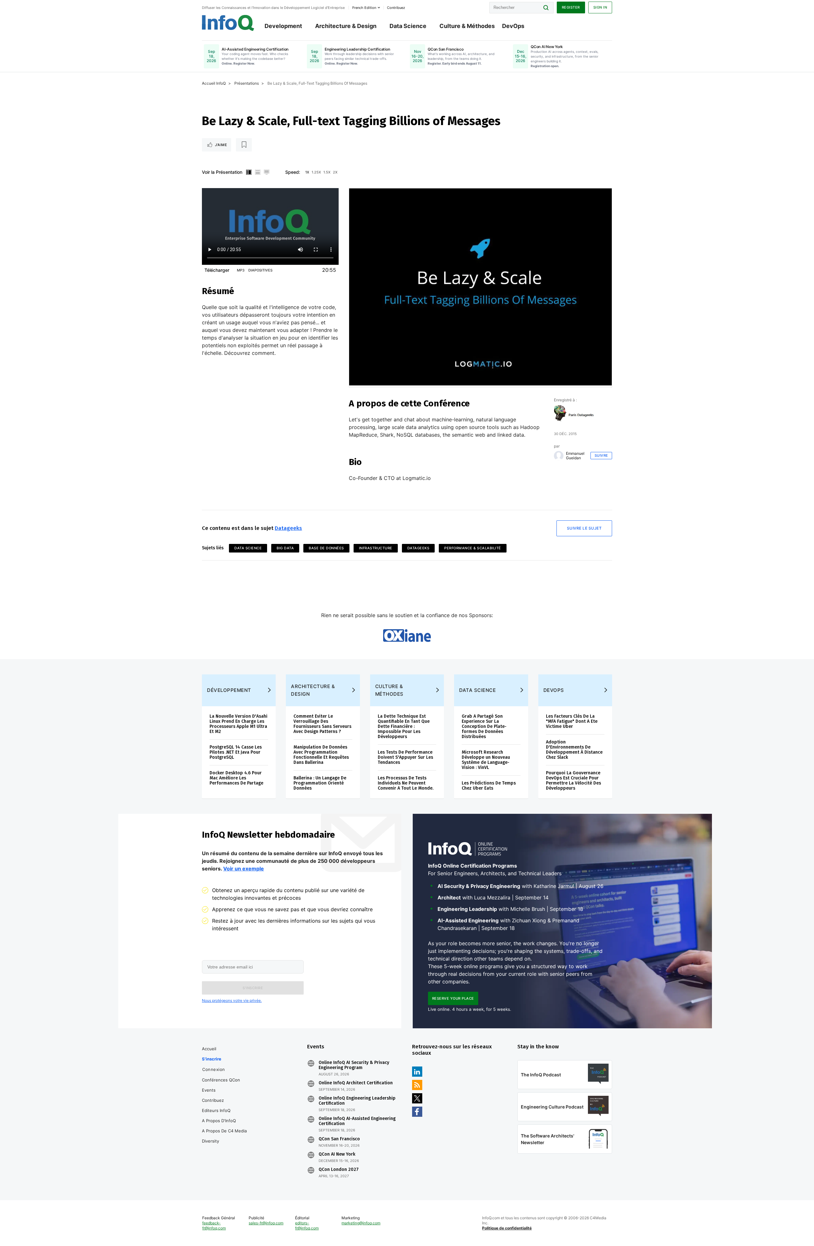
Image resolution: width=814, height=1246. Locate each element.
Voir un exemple (243, 868)
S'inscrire (211, 1058)
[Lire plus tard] (244, 144)
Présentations (246, 83)
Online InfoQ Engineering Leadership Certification (357, 1101)
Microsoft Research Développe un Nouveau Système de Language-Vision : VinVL (486, 760)
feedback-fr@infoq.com (214, 1225)
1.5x (326, 172)
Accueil (209, 1048)
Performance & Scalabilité (472, 548)
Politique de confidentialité (507, 1228)
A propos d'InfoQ (219, 1120)
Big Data (285, 548)
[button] (253, 988)
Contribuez (213, 1100)
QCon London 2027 (339, 1169)
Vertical (248, 172)
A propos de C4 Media (224, 1130)
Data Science (408, 26)
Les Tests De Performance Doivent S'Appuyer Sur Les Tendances (405, 757)
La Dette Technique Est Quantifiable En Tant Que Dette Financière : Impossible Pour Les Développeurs (404, 726)
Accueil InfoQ (214, 83)
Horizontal (257, 172)
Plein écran (266, 172)
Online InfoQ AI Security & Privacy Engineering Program (354, 1065)
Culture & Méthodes (467, 26)
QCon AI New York (337, 1154)
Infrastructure (375, 548)
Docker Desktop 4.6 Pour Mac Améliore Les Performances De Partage (236, 778)
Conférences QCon (221, 1079)
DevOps (513, 26)
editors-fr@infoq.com (307, 1225)
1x (307, 172)
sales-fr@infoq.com (266, 1223)
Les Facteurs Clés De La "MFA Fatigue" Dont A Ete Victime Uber (571, 721)
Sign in (600, 7)
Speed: (292, 172)
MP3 (241, 270)
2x (335, 172)
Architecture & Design (345, 26)
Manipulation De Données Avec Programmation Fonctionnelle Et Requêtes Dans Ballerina (321, 754)
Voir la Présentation (222, 172)
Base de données (326, 548)
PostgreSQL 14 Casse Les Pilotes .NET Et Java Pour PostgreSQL (236, 752)
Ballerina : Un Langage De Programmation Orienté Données (319, 783)
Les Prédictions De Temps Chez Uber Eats (489, 785)
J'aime (221, 145)
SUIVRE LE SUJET (584, 528)
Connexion (213, 1069)
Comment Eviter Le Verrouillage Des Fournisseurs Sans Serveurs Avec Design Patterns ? (322, 724)
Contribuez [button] (396, 7)
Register (571, 7)
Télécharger (216, 270)
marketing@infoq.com (360, 1223)
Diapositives (260, 270)
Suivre (601, 455)
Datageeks (288, 528)
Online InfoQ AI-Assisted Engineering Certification (357, 1121)
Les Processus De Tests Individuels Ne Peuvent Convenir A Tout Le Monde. (405, 783)
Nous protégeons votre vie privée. (232, 1000)
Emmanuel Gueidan (575, 455)
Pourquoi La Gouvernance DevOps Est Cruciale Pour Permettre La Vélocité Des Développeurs (573, 780)
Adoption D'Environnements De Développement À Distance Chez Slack (574, 749)
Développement (229, 690)
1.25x (316, 172)
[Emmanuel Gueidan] (558, 456)
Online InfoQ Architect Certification (356, 1083)
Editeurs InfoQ (216, 1110)
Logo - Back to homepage (228, 23)
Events (209, 1090)
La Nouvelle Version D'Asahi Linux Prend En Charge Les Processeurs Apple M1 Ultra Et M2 (238, 724)
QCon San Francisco (339, 1139)
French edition (364, 7)
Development (283, 26)
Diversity (210, 1141)
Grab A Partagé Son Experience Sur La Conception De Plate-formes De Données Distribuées (484, 726)
